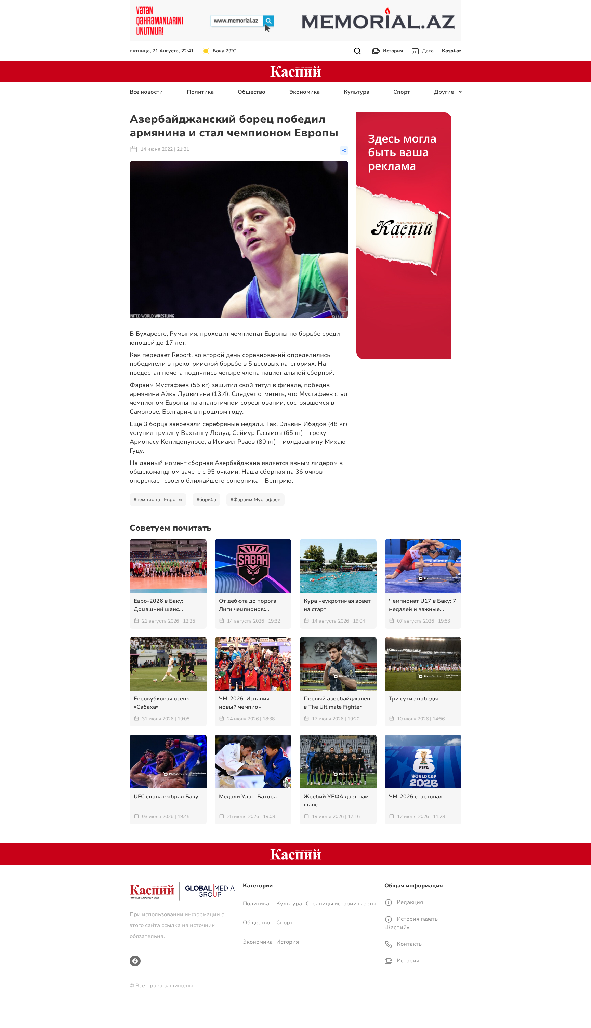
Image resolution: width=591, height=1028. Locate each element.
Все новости (146, 92)
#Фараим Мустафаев (255, 499)
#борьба (206, 499)
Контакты (409, 944)
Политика (200, 92)
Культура (356, 92)
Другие (444, 92)
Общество (251, 92)
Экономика (304, 92)
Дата (428, 51)
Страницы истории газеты (341, 903)
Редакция (409, 902)
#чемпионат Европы (158, 499)
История (393, 51)
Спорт (401, 92)
